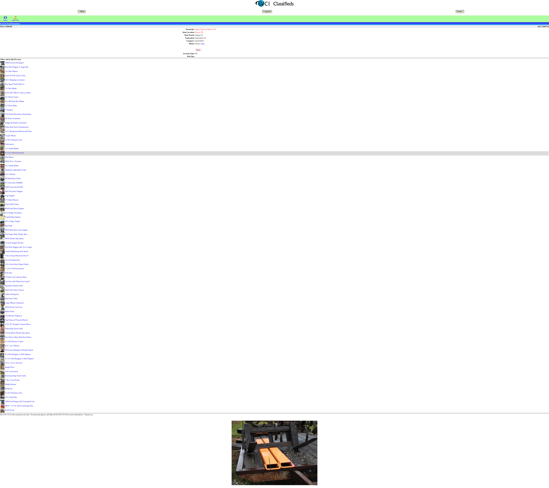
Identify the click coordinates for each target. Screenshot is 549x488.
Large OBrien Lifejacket (14, 303)
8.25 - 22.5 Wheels (12, 346)
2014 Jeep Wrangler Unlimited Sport (19, 350)
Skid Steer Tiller (11, 298)
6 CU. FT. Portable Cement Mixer (18, 324)
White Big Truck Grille (14, 328)
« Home (81, 12)
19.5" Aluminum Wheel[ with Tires (18, 131)
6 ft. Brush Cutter (11, 97)
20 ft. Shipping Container (15, 80)
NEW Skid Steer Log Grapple (16, 230)
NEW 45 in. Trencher (13, 161)
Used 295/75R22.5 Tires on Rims (18, 93)
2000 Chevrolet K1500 (14, 187)
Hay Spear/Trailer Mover (14, 84)
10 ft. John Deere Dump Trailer (17, 264)
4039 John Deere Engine (14, 208)
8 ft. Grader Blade (12, 166)
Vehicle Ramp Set (12, 294)
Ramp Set (8, 389)
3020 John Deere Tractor (14, 290)
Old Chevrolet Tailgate (14, 191)
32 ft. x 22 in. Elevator (13, 363)
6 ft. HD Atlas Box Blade (14, 101)
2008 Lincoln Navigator (14, 63)
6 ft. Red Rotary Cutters (14, 341)
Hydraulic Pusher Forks (14, 286)
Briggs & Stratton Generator (16, 123)
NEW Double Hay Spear (14, 238)
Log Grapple (10, 196)
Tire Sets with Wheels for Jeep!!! (17, 281)
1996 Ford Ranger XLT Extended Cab (19, 401)
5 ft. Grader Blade (12, 148)
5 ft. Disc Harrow (11, 71)
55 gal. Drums (10, 136)
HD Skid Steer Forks (13, 178)
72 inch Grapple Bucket (14, 243)
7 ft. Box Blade (11, 88)
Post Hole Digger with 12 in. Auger (18, 247)
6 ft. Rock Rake (11, 105)
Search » (460, 12)
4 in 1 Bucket (10, 174)
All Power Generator (12, 118)
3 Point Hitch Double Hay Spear (17, 333)
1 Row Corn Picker (12, 380)
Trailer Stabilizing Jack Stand (16, 251)
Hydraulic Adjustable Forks (15, 170)
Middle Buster (10, 384)
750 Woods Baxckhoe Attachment (18, 114)
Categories (267, 12)
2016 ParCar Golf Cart (13, 307)
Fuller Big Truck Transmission (17, 127)
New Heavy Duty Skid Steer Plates (18, 337)
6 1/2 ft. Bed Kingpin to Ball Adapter (19, 358)
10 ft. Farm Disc (11, 397)
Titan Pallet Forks (12, 204)
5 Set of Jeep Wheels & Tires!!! (17, 256)
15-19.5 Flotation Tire (13, 140)
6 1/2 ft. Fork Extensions (14, 153)
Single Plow (9, 367)
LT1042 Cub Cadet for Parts (16, 277)
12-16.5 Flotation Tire (13, 393)
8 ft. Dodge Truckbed (13, 213)
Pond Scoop (9, 410)
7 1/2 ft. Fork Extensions (14, 268)
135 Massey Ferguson (13, 316)
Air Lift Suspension (12, 260)
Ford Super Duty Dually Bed (16, 234)
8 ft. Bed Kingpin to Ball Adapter (18, 354)
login (202, 44)
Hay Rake (9, 226)
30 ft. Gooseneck (11, 371)
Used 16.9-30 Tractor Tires (15, 75)
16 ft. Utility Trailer (12, 221)
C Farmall (9, 110)
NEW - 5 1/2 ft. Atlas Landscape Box (19, 406)
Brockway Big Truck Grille (15, 376)
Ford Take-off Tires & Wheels (16, 320)
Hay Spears (9, 157)
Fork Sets (8, 273)
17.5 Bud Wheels (11, 200)
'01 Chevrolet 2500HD (13, 183)
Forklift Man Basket (13, 217)
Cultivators (9, 144)
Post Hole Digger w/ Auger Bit (16, 67)
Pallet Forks (9, 311)
